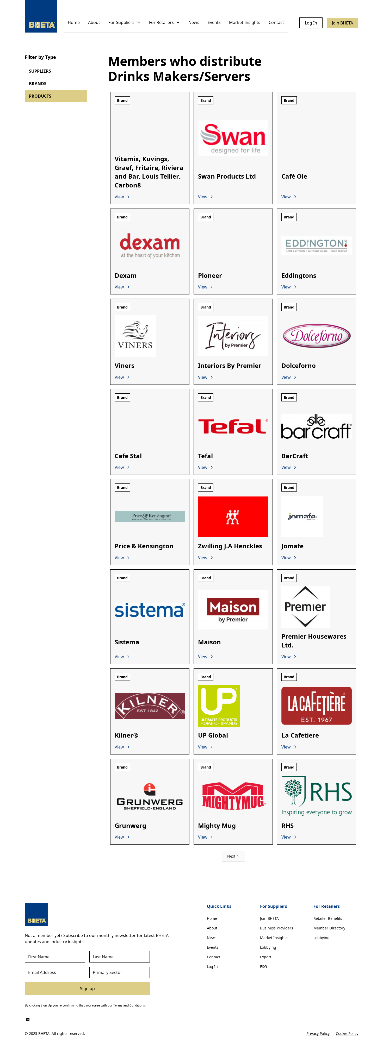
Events (214, 22)
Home (74, 22)
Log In (311, 23)
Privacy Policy (318, 1033)
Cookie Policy (347, 1033)
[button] (124, 23)
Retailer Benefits (327, 918)
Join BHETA (342, 23)
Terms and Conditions (129, 1005)
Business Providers (276, 928)
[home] (41, 16)
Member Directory (329, 928)
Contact (276, 22)
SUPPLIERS (40, 71)
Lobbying (268, 947)
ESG (263, 966)
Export (265, 956)
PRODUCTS (40, 96)
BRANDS (37, 83)
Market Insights (244, 22)
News (193, 22)
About (94, 22)
